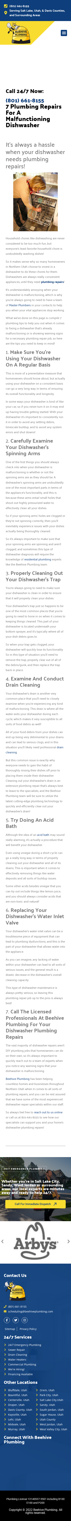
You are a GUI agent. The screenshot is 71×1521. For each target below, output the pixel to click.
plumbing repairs (52, 281)
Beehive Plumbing (18, 1078)
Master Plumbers (20, 305)
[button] (64, 33)
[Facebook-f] (7, 1320)
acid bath (43, 834)
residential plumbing (37, 559)
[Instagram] (25, 1320)
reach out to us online (48, 1112)
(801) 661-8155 (25, 100)
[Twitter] (16, 1320)
